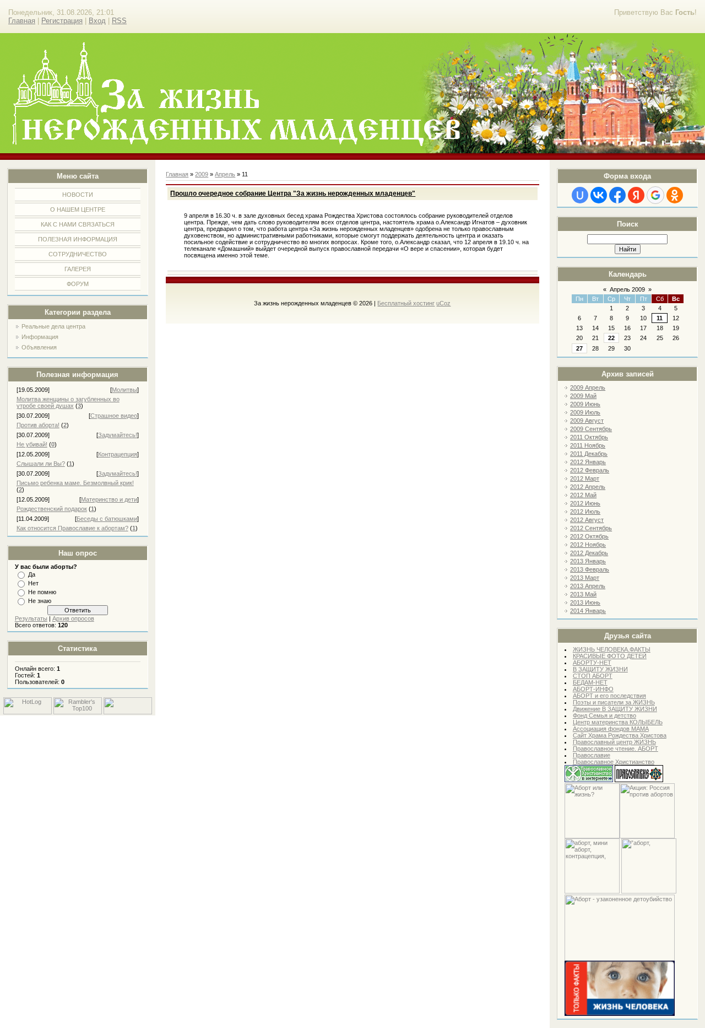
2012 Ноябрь (588, 544)
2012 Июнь (585, 503)
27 (579, 348)
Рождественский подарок (52, 508)
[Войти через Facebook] (617, 195)
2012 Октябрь (589, 536)
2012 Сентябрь (591, 528)
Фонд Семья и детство (604, 715)
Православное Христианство (613, 761)
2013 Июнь (585, 602)
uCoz (443, 303)
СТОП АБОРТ (592, 675)
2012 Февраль (589, 470)
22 (611, 338)
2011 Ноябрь (587, 445)
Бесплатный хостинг (406, 303)
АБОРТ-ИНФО (593, 689)
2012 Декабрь (589, 553)
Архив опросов (73, 618)
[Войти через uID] (580, 195)
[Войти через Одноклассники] (674, 195)
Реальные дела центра (53, 326)
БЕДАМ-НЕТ (590, 682)
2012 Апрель (587, 486)
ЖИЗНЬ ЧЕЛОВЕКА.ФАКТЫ (611, 649)
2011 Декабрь (589, 453)
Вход (97, 21)
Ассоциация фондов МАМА (611, 728)
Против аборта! (38, 425)
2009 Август (587, 420)
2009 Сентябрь (591, 429)
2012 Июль (585, 511)
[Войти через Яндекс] (636, 195)
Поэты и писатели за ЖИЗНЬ (614, 702)
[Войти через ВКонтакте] (598, 195)
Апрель (225, 174)
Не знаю (39, 601)
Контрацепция (117, 454)
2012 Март (584, 478)
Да (31, 574)
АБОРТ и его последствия (609, 695)
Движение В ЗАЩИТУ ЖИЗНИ (615, 709)
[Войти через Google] (655, 195)
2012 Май (583, 495)
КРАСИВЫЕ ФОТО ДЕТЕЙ (610, 656)
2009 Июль (585, 412)
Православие (591, 755)
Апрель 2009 (627, 289)
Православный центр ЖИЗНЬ (614, 742)
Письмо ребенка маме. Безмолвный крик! (75, 483)
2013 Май (583, 594)
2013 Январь (588, 561)
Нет (33, 583)
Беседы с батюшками (107, 518)
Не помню (42, 592)
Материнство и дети (109, 499)
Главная (21, 21)
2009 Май (583, 395)
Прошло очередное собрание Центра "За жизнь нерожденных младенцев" (292, 193)
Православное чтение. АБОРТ (615, 748)
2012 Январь (588, 462)
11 (660, 318)
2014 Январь (588, 610)
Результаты (31, 618)
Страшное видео (113, 415)
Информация (39, 336)
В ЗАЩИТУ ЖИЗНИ (600, 669)
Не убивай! (32, 444)
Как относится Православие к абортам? (72, 528)
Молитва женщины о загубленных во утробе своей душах (68, 402)
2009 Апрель (587, 387)
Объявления (39, 347)
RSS (119, 21)
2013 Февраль (589, 569)
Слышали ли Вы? (41, 463)
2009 (201, 174)
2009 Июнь (585, 404)
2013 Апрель (587, 586)
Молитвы (124, 389)
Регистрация (62, 21)
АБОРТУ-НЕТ (592, 662)
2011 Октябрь (589, 437)
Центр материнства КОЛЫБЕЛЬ (618, 722)
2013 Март (584, 577)
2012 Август (587, 519)
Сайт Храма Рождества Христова (619, 735)
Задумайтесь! (117, 435)
